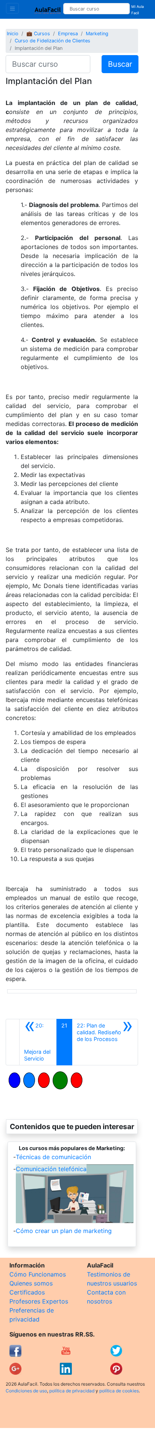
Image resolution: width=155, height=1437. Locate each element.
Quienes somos (31, 1283)
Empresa (68, 33)
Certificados (27, 1292)
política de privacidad (71, 1391)
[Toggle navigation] (12, 8)
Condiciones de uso (26, 1391)
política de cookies (119, 1391)
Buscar (120, 64)
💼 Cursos (38, 33)
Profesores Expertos (38, 1301)
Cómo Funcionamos (37, 1274)
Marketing (97, 33)
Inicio (12, 33)
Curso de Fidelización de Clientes (52, 41)
